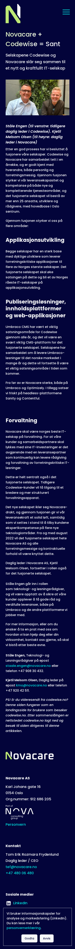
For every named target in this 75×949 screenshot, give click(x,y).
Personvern (16, 824)
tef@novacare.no (21, 866)
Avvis (46, 938)
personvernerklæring (24, 928)
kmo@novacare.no (31, 685)
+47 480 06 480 (20, 872)
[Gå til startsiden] (12, 13)
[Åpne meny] (66, 12)
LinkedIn (16, 902)
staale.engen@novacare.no (28, 665)
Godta (29, 938)
